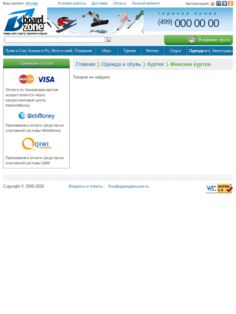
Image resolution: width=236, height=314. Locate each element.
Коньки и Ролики (38, 50)
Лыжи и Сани (15, 50)
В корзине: (214, 39)
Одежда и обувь (199, 50)
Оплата (119, 3)
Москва (32, 3)
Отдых (175, 50)
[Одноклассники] (230, 3)
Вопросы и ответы (86, 186)
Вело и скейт (61, 50)
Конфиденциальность (128, 186)
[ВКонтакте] (224, 3)
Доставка (100, 3)
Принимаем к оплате (36, 63)
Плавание (83, 50)
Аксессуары (222, 50)
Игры (106, 50)
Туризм (129, 50)
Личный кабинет (146, 3)
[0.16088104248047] (219, 188)
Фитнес (152, 50)
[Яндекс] (212, 3)
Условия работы (71, 3)
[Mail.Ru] (218, 3)
